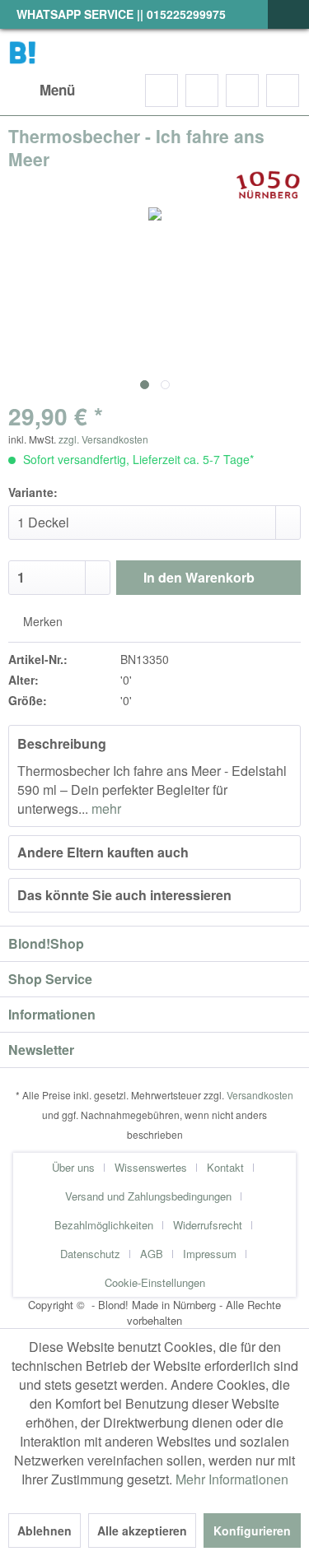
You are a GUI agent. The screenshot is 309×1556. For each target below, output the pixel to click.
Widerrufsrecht (207, 1225)
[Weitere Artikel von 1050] (268, 184)
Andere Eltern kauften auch (103, 852)
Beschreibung (61, 743)
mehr (104, 808)
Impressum (209, 1253)
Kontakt (225, 1167)
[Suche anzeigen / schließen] (161, 90)
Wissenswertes (151, 1167)
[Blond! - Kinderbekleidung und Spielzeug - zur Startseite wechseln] (22, 51)
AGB (151, 1253)
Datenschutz (90, 1253)
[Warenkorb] (282, 90)
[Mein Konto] (242, 90)
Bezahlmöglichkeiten (103, 1225)
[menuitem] (41, 90)
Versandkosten (260, 1095)
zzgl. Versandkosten (103, 439)
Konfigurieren (252, 1530)
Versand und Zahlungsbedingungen (148, 1196)
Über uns (73, 1167)
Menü (57, 90)
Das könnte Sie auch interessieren (124, 894)
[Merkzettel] (201, 90)
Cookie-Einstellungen (155, 1282)
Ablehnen (44, 1530)
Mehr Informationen (232, 1479)
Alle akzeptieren (142, 1530)
